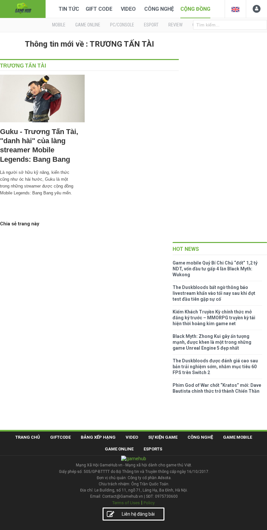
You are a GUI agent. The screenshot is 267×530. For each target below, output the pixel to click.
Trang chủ (27, 437)
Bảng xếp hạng (98, 437)
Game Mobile (237, 437)
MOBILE (58, 24)
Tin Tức (69, 9)
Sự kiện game (162, 437)
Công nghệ (159, 9)
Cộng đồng (195, 9)
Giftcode (60, 437)
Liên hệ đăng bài (138, 514)
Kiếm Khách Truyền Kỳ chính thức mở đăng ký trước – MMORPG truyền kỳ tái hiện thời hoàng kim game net (214, 317)
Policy (149, 502)
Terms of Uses (126, 502)
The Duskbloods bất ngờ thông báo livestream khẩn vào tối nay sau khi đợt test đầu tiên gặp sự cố (214, 293)
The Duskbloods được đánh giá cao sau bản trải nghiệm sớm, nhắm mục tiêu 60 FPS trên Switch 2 (215, 366)
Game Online (119, 449)
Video (128, 9)
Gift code (99, 9)
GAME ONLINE (87, 24)
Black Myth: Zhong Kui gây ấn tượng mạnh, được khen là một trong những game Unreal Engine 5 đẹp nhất (212, 342)
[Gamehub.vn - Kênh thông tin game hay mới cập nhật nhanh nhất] (23, 8)
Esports (153, 449)
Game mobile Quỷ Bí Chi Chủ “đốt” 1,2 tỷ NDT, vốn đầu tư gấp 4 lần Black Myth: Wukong (215, 268)
